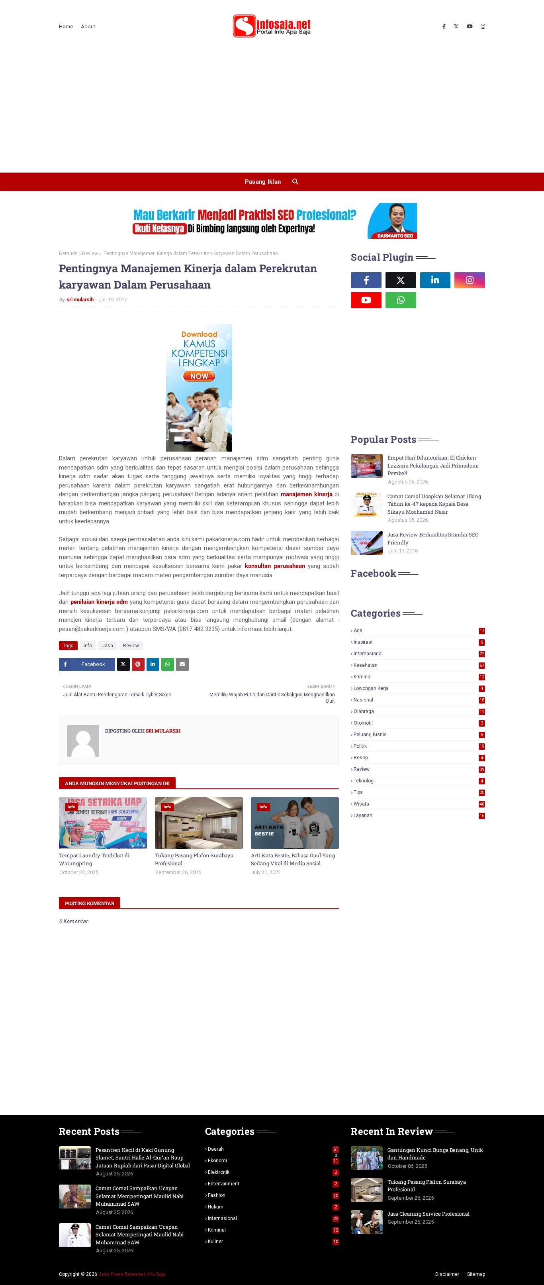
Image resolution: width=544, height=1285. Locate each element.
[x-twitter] (456, 26)
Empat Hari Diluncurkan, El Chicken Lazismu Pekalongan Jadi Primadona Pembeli (433, 465)
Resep (418, 757)
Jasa (107, 645)
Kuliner (273, 1241)
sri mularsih (80, 300)
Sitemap (476, 1274)
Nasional (419, 700)
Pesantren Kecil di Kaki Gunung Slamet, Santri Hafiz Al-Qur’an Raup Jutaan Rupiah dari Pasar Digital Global (143, 1157)
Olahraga (419, 711)
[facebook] (444, 26)
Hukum (272, 1207)
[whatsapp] (400, 300)
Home (66, 26)
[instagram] (482, 26)
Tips (419, 792)
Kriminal (419, 677)
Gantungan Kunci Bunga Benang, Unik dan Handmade (435, 1153)
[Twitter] (123, 664)
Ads (419, 630)
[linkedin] (435, 280)
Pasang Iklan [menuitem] (263, 181)
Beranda (68, 253)
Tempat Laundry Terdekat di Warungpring (94, 859)
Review (90, 253)
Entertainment (272, 1184)
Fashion (273, 1195)
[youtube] (470, 26)
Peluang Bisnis (418, 734)
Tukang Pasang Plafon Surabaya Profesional (194, 859)
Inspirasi (418, 642)
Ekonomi (273, 1160)
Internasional (419, 653)
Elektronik (272, 1172)
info (88, 645)
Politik (419, 746)
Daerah (273, 1149)
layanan (419, 815)
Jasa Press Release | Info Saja (132, 1274)
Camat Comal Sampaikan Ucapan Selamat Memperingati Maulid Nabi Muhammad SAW (140, 1196)
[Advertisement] (272, 113)
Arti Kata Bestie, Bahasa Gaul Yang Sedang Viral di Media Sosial (293, 859)
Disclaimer (447, 1274)
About (88, 26)
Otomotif (418, 723)
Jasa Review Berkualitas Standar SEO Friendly (433, 538)
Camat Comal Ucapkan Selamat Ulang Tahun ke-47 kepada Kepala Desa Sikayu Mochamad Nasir (434, 504)
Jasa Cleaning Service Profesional (428, 1213)
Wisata (419, 804)
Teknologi (418, 781)
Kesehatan (419, 665)
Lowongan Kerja (418, 688)
